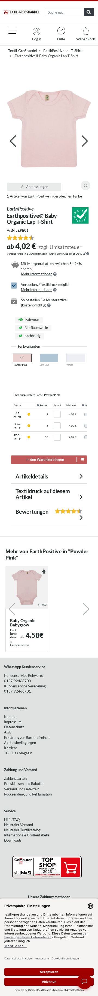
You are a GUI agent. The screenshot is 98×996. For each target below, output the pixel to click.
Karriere (10, 748)
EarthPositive (54, 50)
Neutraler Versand (18, 825)
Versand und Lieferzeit (21, 789)
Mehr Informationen (36, 274)
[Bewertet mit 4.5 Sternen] (20, 237)
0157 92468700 (17, 681)
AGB (7, 732)
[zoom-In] (85, 185)
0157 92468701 (17, 691)
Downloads (13, 840)
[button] (84, 141)
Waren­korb (85, 34)
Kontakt (10, 716)
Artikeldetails (32, 476)
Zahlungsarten (15, 778)
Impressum (13, 722)
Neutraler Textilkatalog (22, 830)
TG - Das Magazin (18, 753)
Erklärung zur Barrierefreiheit (27, 737)
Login (36, 39)
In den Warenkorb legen (45, 459)
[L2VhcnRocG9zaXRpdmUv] (80, 215)
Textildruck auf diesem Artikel (43, 494)
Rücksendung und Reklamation (28, 794)
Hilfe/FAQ (12, 819)
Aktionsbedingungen (20, 742)
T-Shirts (77, 50)
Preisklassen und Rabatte (24, 783)
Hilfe (61, 39)
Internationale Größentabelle (27, 835)
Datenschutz (14, 727)
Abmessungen (36, 187)
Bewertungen (38, 511)
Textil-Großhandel (22, 50)
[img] (87, 253)
